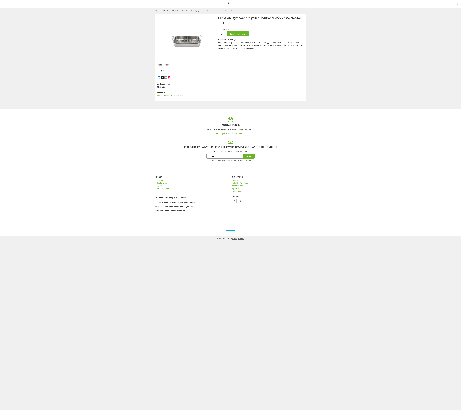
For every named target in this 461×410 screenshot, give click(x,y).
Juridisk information (240, 183)
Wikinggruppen (238, 239)
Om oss (235, 180)
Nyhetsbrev (236, 188)
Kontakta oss (237, 185)
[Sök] (7, 4)
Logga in (158, 185)
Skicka (248, 156)
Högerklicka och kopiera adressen (171, 95)
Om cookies (236, 191)
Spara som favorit (169, 71)
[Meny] (3, 3)
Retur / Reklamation (163, 188)
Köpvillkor (159, 180)
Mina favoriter (161, 183)
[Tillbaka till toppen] (302, 407)
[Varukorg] (458, 3)
